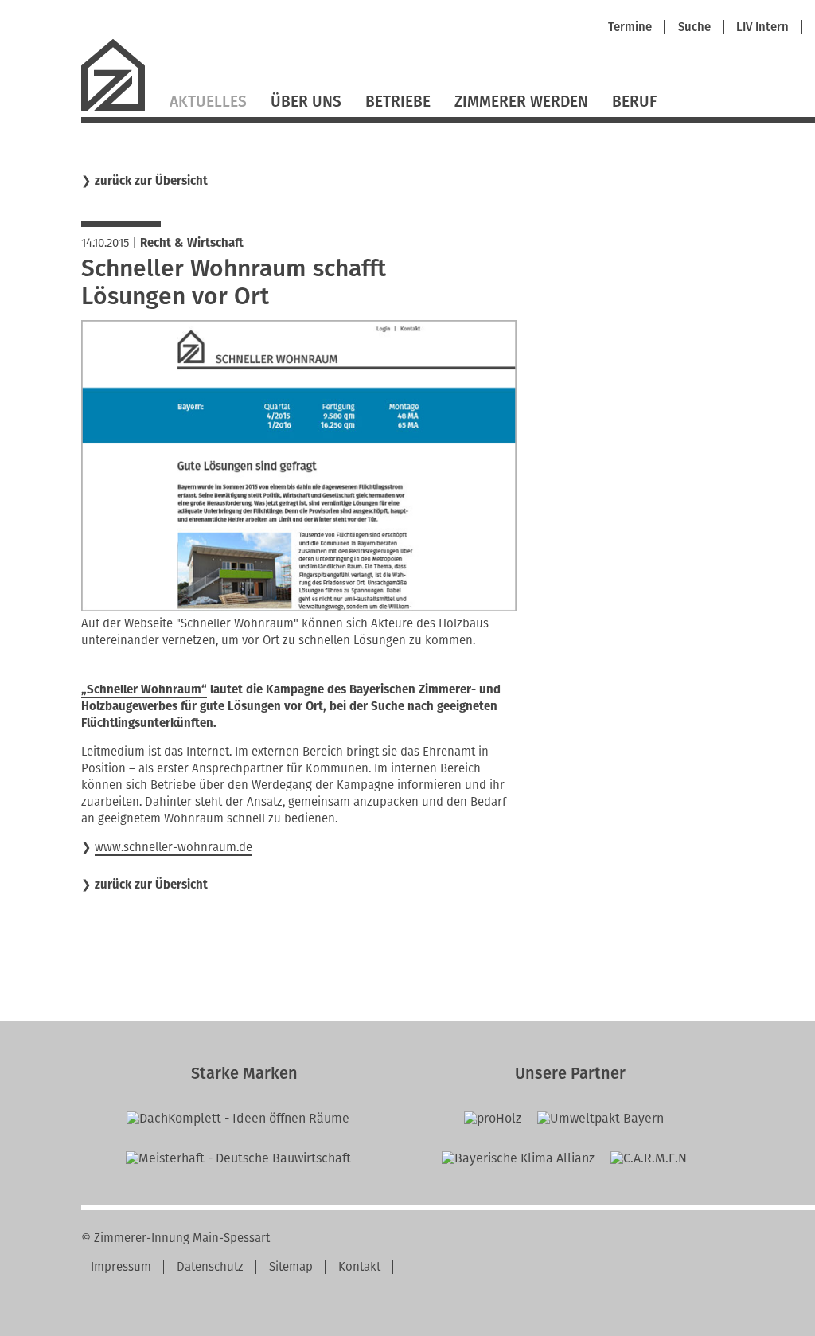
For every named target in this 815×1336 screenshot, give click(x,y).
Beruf (634, 101)
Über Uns (306, 101)
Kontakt (359, 1267)
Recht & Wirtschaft (192, 243)
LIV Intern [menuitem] (762, 27)
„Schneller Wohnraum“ (144, 689)
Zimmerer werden (521, 101)
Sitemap (291, 1267)
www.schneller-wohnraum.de (173, 847)
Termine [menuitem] (630, 27)
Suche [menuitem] (694, 27)
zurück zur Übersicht (151, 181)
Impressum (121, 1267)
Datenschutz (210, 1267)
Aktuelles (208, 101)
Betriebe (398, 101)
